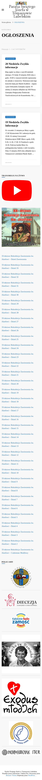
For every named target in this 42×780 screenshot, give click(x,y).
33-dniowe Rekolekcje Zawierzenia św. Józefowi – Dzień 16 (18, 418)
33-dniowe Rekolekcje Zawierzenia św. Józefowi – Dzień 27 (18, 320)
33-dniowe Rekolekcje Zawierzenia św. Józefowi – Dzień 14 (18, 435)
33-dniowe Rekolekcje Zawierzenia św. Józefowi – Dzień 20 (18, 382)
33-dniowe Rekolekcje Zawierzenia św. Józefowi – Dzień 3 (18, 533)
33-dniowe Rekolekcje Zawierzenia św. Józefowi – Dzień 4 (18, 524)
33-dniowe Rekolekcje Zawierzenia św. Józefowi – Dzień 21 (18, 373)
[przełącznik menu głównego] (3, 10)
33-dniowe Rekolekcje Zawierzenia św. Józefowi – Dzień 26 (18, 329)
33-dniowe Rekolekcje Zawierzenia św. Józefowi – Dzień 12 (18, 453)
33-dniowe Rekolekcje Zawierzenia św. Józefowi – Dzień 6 (18, 506)
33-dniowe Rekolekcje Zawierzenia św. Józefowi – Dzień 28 (18, 311)
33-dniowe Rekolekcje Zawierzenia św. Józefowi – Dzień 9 (18, 480)
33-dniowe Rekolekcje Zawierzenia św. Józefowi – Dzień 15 (18, 426)
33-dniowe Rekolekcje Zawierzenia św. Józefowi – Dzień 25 (18, 337)
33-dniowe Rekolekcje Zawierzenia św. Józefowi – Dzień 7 (18, 498)
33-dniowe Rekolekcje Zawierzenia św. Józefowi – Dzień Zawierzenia (18, 257)
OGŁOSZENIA (10, 58)
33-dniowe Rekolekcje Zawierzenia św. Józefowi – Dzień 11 (18, 462)
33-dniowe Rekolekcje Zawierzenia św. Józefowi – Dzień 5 (18, 515)
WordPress (31, 775)
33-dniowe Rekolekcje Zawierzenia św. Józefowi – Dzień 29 (18, 302)
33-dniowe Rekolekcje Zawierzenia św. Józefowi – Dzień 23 (18, 355)
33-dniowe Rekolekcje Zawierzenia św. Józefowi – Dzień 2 (18, 542)
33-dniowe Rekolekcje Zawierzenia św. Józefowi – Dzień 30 (18, 293)
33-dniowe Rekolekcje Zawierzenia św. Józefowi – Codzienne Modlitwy (18, 551)
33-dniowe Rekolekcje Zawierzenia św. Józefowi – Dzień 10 (18, 471)
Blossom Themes (11, 775)
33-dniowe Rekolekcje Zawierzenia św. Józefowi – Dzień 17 (18, 409)
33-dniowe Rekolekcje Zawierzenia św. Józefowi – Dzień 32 (18, 275)
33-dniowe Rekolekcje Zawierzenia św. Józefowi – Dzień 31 (18, 284)
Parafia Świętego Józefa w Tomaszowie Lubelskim (22, 11)
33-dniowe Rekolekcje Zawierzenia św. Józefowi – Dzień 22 (18, 364)
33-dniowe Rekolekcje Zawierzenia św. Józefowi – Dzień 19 (18, 391)
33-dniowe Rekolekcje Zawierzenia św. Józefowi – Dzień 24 (18, 346)
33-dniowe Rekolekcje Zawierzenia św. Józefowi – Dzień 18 (18, 400)
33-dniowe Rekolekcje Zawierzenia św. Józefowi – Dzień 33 (18, 266)
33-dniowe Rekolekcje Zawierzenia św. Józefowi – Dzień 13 (18, 444)
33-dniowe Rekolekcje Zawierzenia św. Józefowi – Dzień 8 (18, 489)
